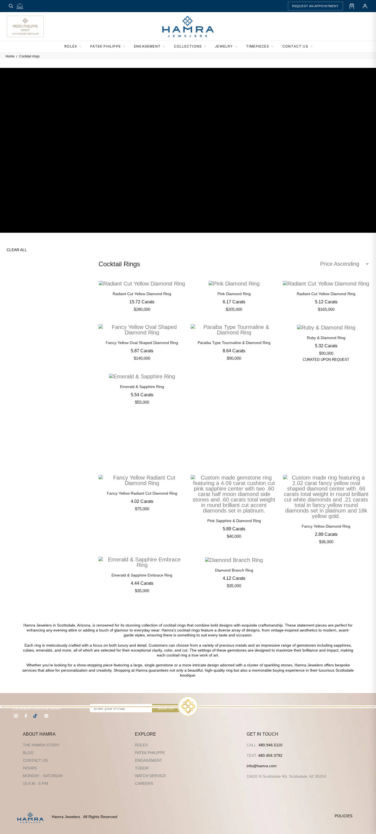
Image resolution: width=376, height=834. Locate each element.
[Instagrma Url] (16, 715)
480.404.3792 (270, 755)
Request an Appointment (315, 6)
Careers (144, 783)
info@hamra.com (262, 766)
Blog (28, 752)
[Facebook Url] (25, 715)
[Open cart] (351, 6)
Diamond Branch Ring (234, 570)
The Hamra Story (41, 745)
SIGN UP (165, 708)
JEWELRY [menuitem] (224, 46)
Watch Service (150, 776)
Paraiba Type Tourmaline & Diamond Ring (234, 342)
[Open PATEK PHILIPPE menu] (125, 46)
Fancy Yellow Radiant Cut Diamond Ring (142, 493)
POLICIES (343, 816)
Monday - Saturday (43, 776)
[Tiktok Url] (36, 715)
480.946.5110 (270, 745)
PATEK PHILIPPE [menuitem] (105, 46)
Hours (30, 768)
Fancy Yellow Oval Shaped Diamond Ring (142, 342)
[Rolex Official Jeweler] (348, 26)
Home (10, 56)
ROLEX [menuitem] (70, 46)
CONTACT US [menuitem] (295, 46)
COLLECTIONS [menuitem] (188, 46)
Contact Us (35, 760)
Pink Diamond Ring (234, 294)
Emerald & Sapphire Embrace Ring (141, 575)
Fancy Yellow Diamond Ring (326, 526)
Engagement (148, 760)
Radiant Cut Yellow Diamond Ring (142, 294)
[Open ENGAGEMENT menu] (165, 46)
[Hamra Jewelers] (188, 26)
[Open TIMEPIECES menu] (273, 46)
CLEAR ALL (17, 250)
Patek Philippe (150, 752)
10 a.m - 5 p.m (35, 783)
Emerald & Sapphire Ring (142, 386)
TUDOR (142, 768)
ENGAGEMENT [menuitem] (147, 46)
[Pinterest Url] (46, 715)
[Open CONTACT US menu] (313, 46)
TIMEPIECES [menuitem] (257, 46)
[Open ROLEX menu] (81, 46)
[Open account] (365, 6)
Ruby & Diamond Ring (326, 338)
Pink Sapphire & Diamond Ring (234, 521)
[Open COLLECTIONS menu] (206, 46)
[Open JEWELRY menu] (237, 46)
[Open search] (11, 6)
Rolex (141, 745)
